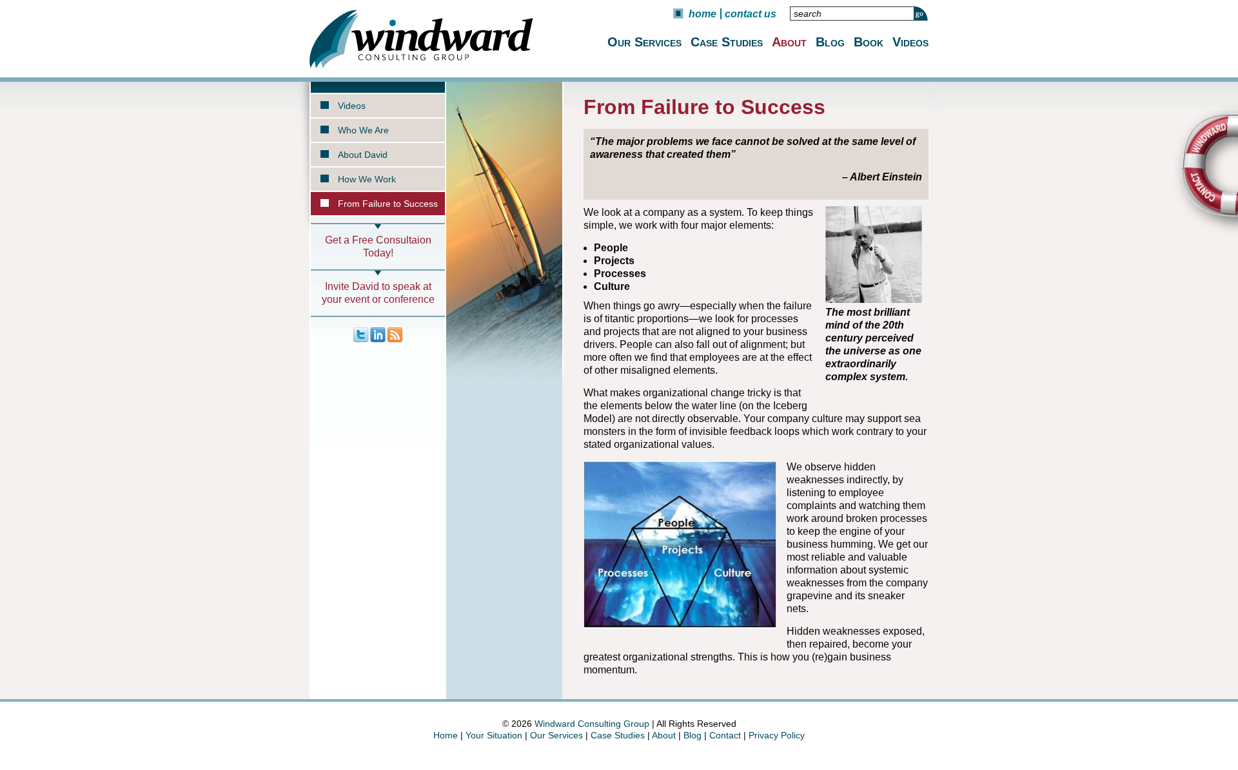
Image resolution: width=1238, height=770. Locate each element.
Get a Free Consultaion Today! (378, 246)
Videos (910, 42)
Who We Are (363, 130)
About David (363, 154)
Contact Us (750, 13)
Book (868, 42)
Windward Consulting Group (592, 723)
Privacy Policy (777, 735)
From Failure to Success (388, 203)
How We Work (367, 179)
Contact (725, 735)
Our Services (644, 42)
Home (702, 13)
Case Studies (727, 42)
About (789, 42)
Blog (830, 42)
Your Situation (494, 735)
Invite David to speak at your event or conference (378, 293)
